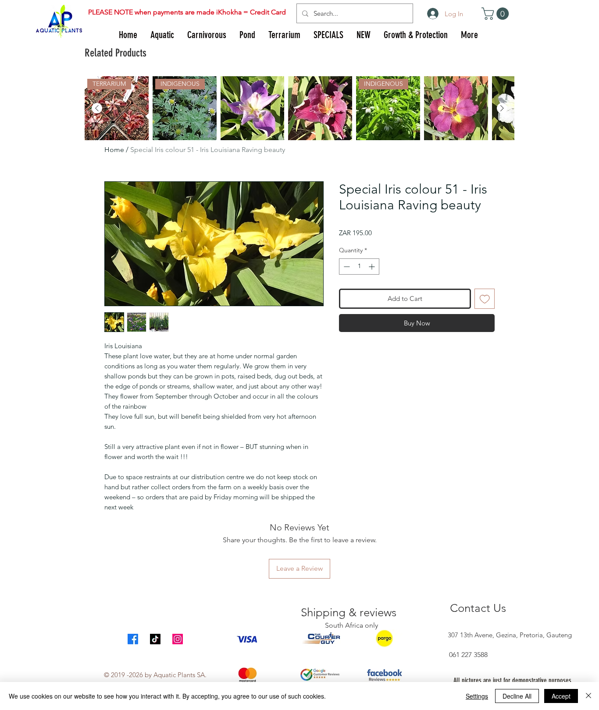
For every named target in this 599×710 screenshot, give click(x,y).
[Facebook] (133, 639)
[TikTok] (155, 639)
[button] (496, 13)
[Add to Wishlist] (484, 299)
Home (114, 149)
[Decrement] (345, 266)
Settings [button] (477, 696)
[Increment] (372, 266)
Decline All (517, 696)
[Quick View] (253, 108)
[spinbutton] (359, 266)
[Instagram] (177, 639)
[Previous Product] (97, 108)
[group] (299, 108)
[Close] (588, 696)
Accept (561, 696)
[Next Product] (502, 108)
